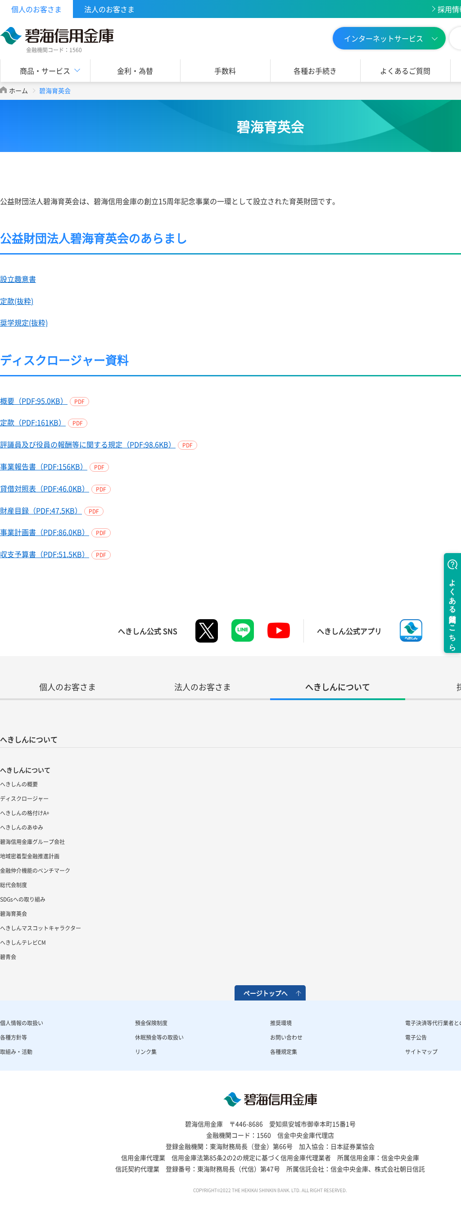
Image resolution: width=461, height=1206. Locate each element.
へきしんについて (29, 739)
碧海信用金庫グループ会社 (32, 842)
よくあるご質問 (405, 70)
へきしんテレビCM (23, 942)
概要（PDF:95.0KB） (34, 400)
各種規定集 (283, 1052)
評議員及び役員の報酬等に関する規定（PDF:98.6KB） (88, 444)
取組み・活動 (16, 1052)
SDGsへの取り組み (22, 899)
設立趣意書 (18, 278)
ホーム (18, 90)
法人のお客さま (109, 9)
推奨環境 (281, 1023)
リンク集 (146, 1052)
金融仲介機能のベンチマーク (35, 871)
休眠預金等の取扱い (159, 1037)
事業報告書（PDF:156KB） (43, 466)
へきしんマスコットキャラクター (40, 928)
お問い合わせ (286, 1037)
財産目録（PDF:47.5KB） (41, 510)
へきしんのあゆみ (21, 827)
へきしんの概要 (19, 784)
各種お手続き (315, 70)
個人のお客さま (36, 9)
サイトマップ (421, 1052)
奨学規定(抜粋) (24, 322)
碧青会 (8, 957)
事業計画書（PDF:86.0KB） (44, 532)
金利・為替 (135, 70)
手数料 (225, 70)
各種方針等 (13, 1037)
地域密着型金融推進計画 (29, 856)
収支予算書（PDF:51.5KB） (44, 554)
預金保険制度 (151, 1023)
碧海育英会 (13, 914)
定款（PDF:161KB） (33, 422)
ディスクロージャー (24, 799)
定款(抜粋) (16, 300)
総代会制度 (13, 885)
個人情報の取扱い (21, 1023)
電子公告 (416, 1037)
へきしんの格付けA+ (25, 813)
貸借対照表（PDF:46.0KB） (44, 488)
